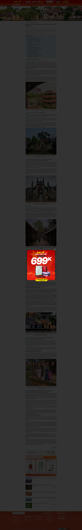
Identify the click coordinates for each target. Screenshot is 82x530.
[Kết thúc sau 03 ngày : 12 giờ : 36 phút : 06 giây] (41, 280)
